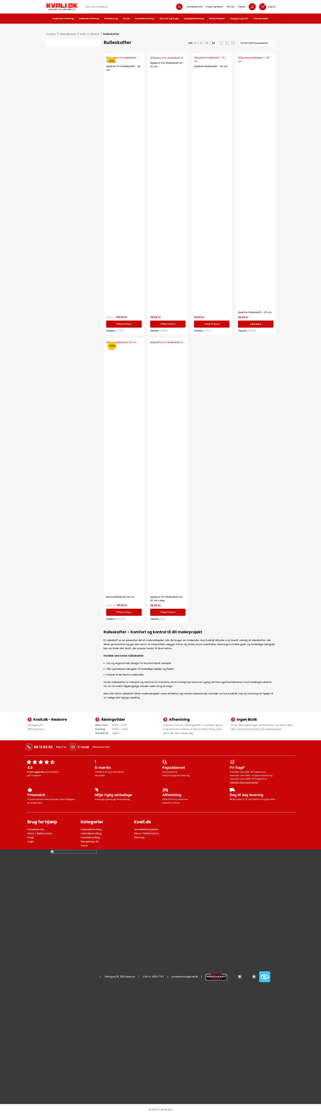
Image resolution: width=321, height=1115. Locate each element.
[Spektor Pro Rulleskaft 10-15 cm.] (168, 58)
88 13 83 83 (43, 747)
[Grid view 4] (233, 43)
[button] (124, 324)
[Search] (179, 7)
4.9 (30, 767)
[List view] (221, 43)
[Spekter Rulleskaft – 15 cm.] (212, 59)
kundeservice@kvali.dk (185, 976)
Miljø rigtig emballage (113, 795)
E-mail (83, 747)
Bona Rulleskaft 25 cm (120, 596)
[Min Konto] (252, 6)
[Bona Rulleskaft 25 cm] (124, 467)
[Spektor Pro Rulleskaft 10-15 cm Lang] (168, 467)
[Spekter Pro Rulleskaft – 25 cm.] (124, 59)
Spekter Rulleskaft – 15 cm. (211, 66)
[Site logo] (62, 6)
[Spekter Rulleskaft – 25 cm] (255, 182)
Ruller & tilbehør (89, 34)
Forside (51, 34)
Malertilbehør (68, 34)
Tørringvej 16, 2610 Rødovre (119, 976)
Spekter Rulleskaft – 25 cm (255, 312)
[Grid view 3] (227, 43)
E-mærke (103, 767)
